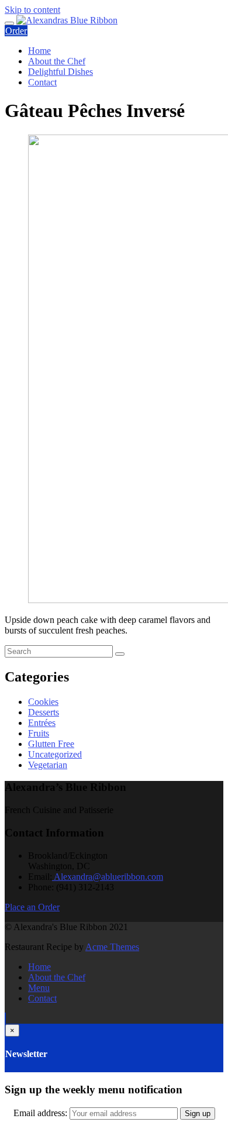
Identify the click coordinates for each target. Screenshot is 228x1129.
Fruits (38, 733)
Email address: (41, 1113)
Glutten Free (51, 744)
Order (16, 31)
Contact (42, 82)
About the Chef (56, 61)
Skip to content (32, 10)
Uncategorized (55, 754)
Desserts (43, 712)
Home (39, 51)
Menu (39, 988)
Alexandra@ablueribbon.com (107, 877)
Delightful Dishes (60, 72)
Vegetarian (47, 765)
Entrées (42, 723)
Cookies (43, 702)
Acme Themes (112, 947)
